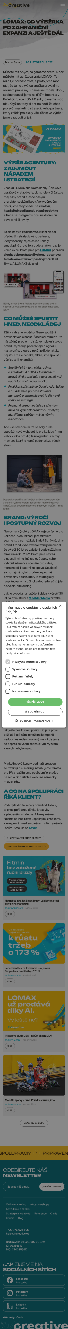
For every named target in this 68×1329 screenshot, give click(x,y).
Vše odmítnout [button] (35, 711)
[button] (34, 720)
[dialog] (34, 664)
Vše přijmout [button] (35, 702)
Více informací (23, 653)
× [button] (60, 606)
